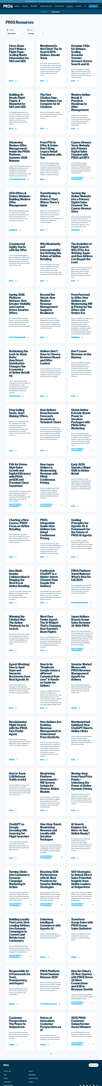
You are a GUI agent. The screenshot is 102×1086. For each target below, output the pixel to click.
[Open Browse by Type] (60, 12)
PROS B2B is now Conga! (31, 1)
